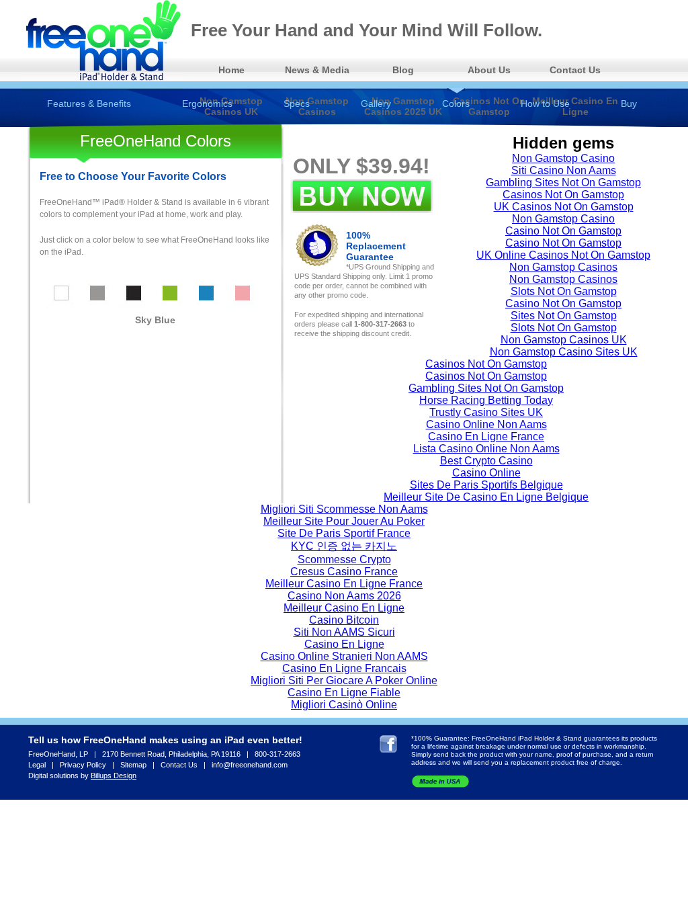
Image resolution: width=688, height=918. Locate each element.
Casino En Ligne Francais (344, 668)
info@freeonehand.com (250, 765)
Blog (403, 70)
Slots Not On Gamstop (564, 291)
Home (231, 70)
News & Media (317, 70)
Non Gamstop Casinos (563, 267)
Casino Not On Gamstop (563, 231)
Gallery (376, 103)
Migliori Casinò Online (344, 704)
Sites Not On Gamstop (564, 315)
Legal (37, 765)
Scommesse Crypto (344, 559)
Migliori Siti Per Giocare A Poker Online (344, 680)
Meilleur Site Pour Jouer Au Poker (344, 521)
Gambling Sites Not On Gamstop (563, 182)
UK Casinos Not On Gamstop (564, 206)
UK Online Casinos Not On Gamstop (563, 255)
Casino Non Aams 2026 (344, 595)
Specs (297, 103)
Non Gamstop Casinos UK (564, 339)
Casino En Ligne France (486, 436)
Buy (629, 103)
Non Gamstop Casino (563, 158)
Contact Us (575, 70)
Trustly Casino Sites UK (486, 412)
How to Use (545, 103)
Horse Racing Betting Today (486, 400)
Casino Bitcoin (344, 620)
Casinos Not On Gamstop (563, 194)
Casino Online (486, 472)
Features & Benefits (89, 103)
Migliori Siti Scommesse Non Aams (344, 509)
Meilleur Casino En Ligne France (344, 583)
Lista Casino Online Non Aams (486, 448)
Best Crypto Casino (486, 460)
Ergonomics (207, 103)
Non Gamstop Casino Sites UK (564, 352)
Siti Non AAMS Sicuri (344, 632)
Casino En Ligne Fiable (344, 692)
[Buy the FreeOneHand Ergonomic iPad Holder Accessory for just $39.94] (361, 196)
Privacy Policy (83, 765)
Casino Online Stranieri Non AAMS (344, 656)
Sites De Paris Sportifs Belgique (486, 485)
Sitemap (133, 765)
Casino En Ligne (344, 644)
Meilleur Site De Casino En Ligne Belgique (486, 497)
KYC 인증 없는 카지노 (344, 546)
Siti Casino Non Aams (563, 170)
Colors (456, 103)
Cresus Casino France (344, 571)
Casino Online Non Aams (486, 424)
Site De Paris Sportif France (344, 533)
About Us (489, 70)
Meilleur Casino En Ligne (344, 608)
